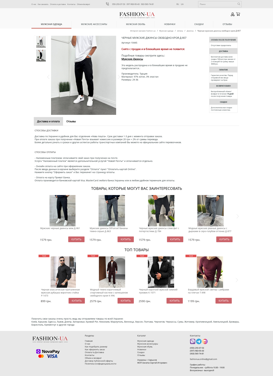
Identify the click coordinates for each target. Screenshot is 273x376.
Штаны (180, 31)
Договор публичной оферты (99, 360)
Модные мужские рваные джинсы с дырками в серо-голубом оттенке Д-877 (209, 230)
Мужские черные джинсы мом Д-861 (60, 228)
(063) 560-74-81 (197, 353)
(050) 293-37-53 (197, 347)
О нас (33, 4)
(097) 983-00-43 (197, 350)
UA (182, 4)
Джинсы (190, 31)
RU (177, 4)
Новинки (169, 24)
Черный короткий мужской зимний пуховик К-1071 (158, 291)
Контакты (71, 4)
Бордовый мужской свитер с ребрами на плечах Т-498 (208, 291)
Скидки (199, 24)
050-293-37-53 (118, 4)
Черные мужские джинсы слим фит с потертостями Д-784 (159, 230)
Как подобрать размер (96, 346)
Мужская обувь (135, 24)
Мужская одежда (51, 24)
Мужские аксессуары (94, 24)
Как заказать (43, 4)
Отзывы (227, 24)
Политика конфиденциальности (100, 363)
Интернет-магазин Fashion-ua (142, 31)
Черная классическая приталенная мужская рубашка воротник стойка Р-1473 (60, 292)
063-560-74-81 (147, 4)
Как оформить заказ (95, 349)
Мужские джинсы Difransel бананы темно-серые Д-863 (109, 230)
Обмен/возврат (83, 4)
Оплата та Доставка (94, 352)
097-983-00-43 (133, 4)
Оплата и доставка (58, 4)
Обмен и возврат (93, 358)
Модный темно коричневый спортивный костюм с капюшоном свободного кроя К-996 (109, 292)
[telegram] (199, 342)
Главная (89, 340)
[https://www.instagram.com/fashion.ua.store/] (205, 342)
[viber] (192, 342)
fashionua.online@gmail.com (203, 359)
